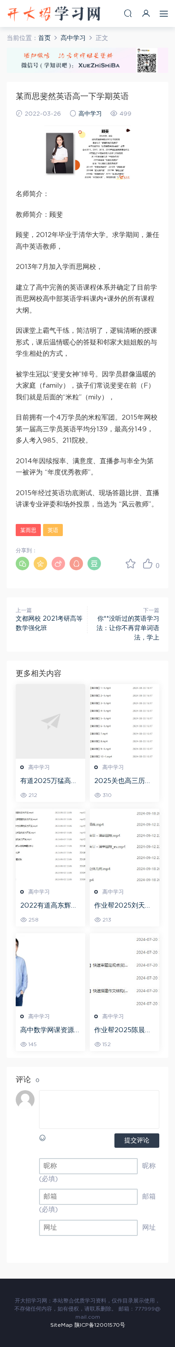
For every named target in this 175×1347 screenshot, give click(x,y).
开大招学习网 (54, 13)
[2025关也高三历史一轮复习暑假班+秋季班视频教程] (124, 721)
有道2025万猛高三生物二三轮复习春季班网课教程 (50, 782)
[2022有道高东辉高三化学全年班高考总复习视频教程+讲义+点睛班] (50, 846)
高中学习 (90, 114)
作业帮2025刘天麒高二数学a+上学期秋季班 (123, 906)
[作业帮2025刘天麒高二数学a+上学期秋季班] (124, 846)
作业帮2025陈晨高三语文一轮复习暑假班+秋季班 (124, 1031)
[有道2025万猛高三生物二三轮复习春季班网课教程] (50, 721)
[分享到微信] (22, 563)
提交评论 (136, 1140)
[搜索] (127, 13)
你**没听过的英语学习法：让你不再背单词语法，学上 (127, 628)
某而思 (28, 530)
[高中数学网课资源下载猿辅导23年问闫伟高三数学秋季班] (50, 970)
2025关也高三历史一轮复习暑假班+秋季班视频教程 (123, 782)
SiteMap (61, 1325)
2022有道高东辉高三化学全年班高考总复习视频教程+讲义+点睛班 (50, 906)
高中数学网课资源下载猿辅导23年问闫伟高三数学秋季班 (50, 1031)
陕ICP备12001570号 (99, 1325)
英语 (53, 530)
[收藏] (130, 563)
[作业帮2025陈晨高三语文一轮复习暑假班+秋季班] (124, 970)
